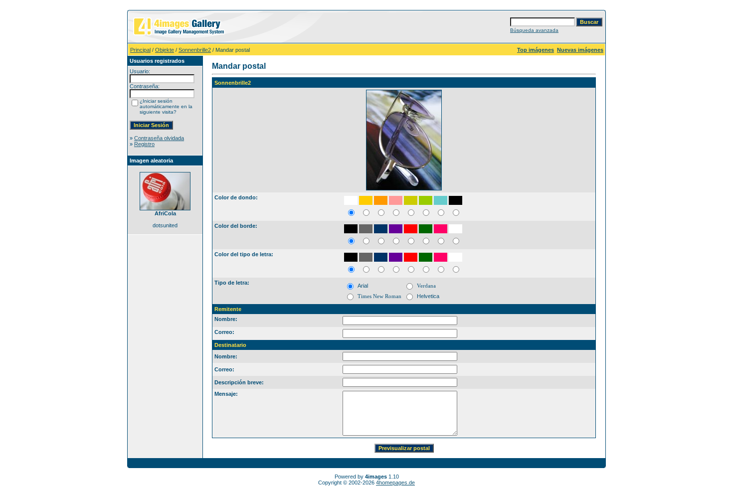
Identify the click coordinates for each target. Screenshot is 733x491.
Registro (144, 144)
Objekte (164, 50)
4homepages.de (395, 483)
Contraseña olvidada (159, 138)
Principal (140, 50)
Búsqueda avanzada (534, 30)
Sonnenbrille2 (195, 50)
